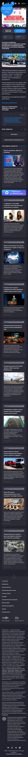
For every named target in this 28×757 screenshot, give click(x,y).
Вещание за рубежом (19, 620)
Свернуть (14, 577)
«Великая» (4, 671)
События (4, 609)
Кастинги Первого (6, 593)
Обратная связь (5, 602)
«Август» (4, 668)
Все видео (4, 596)
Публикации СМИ (6, 612)
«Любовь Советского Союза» (14, 668)
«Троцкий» (22, 670)
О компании (5, 581)
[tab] (8, 31)
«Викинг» (17, 670)
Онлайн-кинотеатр (6, 587)
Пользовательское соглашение (9, 599)
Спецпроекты (5, 584)
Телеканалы (5, 714)
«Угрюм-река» (10, 670)
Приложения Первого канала (9, 590)
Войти (23, 3)
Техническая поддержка (8, 605)
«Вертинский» (10, 671)
